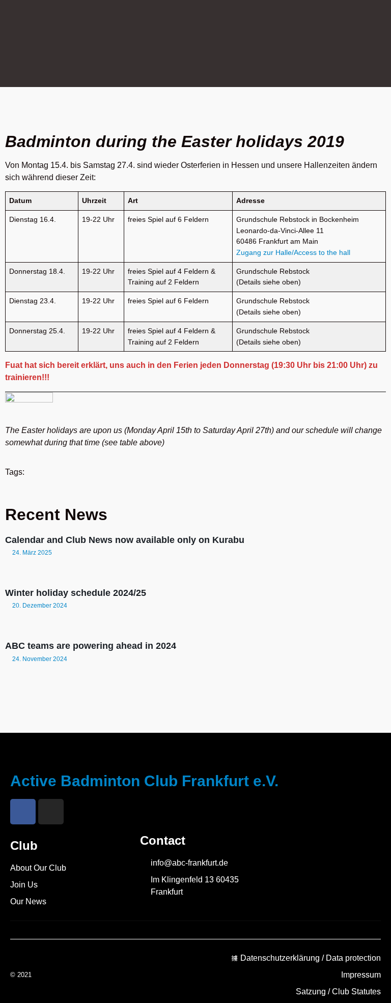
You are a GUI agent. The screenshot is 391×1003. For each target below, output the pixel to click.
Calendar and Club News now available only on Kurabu (124, 540)
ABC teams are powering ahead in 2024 (90, 646)
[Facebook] (23, 811)
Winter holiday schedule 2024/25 (75, 593)
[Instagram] (51, 811)
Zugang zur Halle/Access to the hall (293, 252)
